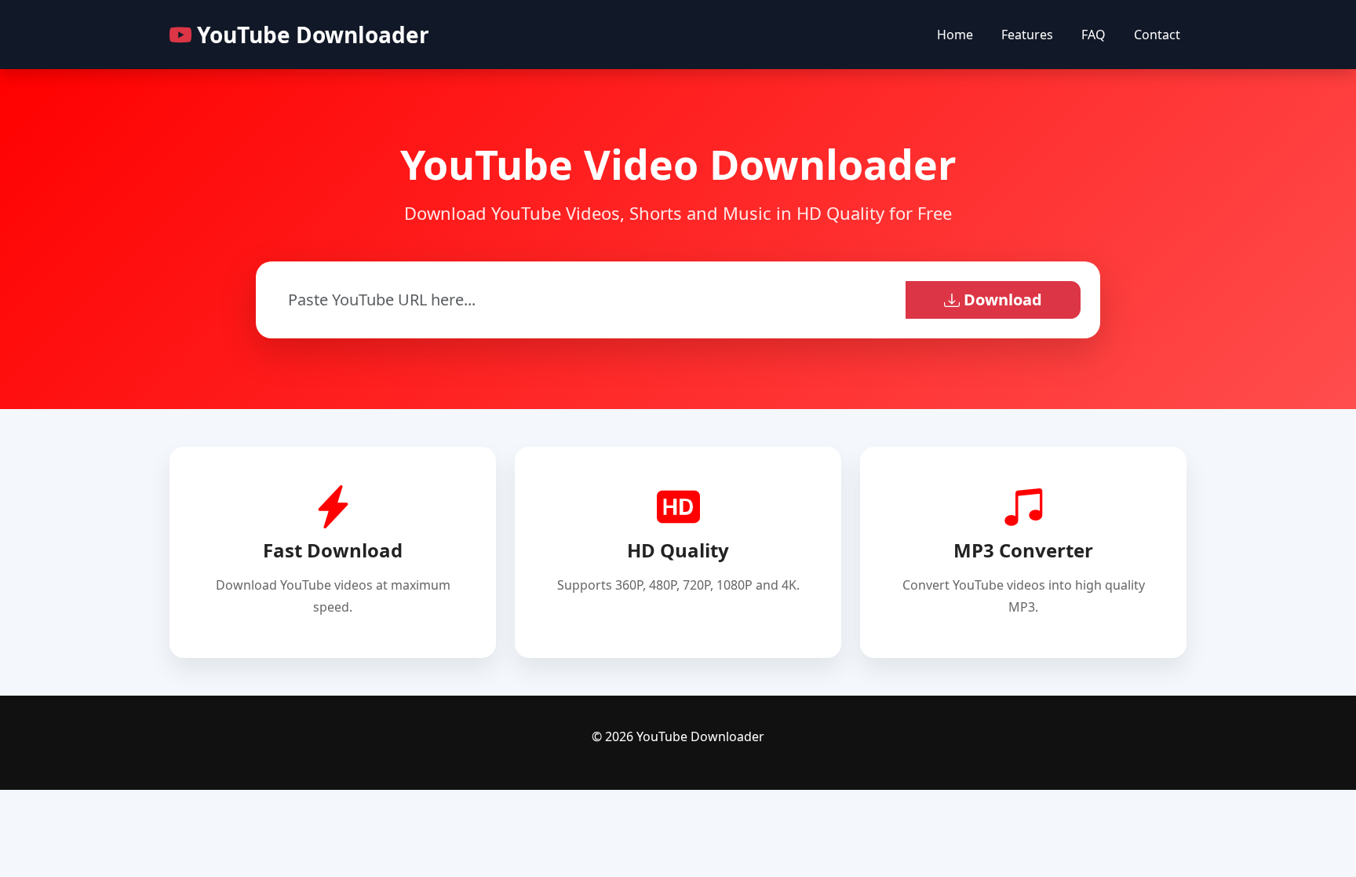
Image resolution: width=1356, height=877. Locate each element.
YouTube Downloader (310, 34)
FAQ (1093, 34)
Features (1027, 34)
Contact (1157, 34)
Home (955, 34)
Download (1001, 299)
